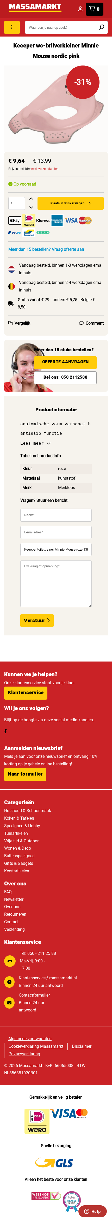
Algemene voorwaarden (30, 1038)
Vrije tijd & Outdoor (21, 840)
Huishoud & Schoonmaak (27, 810)
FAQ (8, 891)
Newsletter (13, 899)
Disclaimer (81, 1046)
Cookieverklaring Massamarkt (36, 1046)
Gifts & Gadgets (18, 863)
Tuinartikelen (16, 833)
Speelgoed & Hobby (22, 825)
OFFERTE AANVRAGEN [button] (65, 362)
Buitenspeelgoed (19, 855)
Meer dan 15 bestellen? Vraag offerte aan (46, 249)
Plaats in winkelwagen (67, 203)
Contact (11, 921)
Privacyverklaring (24, 1053)
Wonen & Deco (17, 848)
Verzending (14, 929)
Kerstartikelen (16, 870)
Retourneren (15, 914)
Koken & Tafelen (19, 818)
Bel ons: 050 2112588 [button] (65, 377)
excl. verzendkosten (45, 169)
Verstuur (35, 620)
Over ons (12, 906)
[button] (25, 693)
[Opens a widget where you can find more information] (92, 1211)
